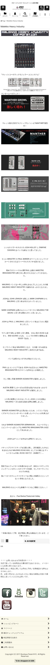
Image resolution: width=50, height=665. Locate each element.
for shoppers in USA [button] (25, 661)
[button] (3, 8)
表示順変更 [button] (31, 541)
